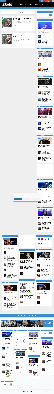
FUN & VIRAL (35, 4)
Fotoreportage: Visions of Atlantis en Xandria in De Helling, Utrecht (44, 117)
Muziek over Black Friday (45, 274)
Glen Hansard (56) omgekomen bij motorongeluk (45, 41)
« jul (16, 345)
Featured (40, 210)
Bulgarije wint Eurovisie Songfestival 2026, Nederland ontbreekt (46, 195)
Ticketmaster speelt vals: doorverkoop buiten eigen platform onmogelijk (28, 273)
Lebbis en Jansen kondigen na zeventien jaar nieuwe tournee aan (22, 368)
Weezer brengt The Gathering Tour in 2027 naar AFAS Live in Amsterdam (12, 275)
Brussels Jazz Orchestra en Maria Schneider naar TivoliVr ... (22, 326)
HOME (18, 4)
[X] (3, 23)
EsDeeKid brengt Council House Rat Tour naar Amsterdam (11, 264)
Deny (27, 198)
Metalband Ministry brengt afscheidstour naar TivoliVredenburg (46, 36)
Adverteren (45, 8)
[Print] (3, 25)
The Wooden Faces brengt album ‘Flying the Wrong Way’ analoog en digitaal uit (28, 296)
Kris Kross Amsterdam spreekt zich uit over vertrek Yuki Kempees (44, 146)
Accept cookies (18, 198)
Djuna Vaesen (45, 61)
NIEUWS (21, 4)
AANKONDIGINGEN (28, 4)
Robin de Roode (46, 71)
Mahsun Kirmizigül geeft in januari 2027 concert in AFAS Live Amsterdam (12, 270)
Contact (31, 391)
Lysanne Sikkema (46, 101)
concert (13, 1)
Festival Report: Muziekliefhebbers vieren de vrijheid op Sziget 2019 (46, 99)
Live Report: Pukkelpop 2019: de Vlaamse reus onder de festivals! (46, 92)
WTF (23, 8)
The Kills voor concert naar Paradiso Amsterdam (35, 326)
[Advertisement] (45, 171)
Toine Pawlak (45, 124)
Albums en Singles (24, 283)
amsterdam (9, 1)
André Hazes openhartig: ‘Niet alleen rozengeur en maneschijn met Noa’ (46, 158)
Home (23, 391)
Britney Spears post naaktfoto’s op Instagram (35, 348)
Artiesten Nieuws (45, 32)
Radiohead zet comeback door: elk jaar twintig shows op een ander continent (46, 152)
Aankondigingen (41, 23)
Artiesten (50, 8)
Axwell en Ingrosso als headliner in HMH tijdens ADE (8, 326)
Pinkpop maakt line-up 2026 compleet (8, 364)
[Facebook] (3, 17)
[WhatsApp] (3, 21)
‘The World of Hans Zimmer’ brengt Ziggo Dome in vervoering (46, 128)
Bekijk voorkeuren (36, 198)
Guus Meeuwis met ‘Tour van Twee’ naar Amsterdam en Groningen (29, 267)
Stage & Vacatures (34, 8)
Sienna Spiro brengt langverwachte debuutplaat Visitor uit (45, 297)
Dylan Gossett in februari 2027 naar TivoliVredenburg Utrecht (11, 252)
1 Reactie (12, 29)
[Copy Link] (3, 19)
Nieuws (4, 18)
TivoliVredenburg (18, 1)
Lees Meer (14, 25)
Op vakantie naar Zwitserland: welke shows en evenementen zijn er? (9, 372)
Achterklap (19, 8)
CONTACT (41, 4)
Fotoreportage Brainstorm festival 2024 (46, 347)
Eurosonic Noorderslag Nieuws (44, 79)
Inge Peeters (4, 324)
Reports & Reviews (5, 8)
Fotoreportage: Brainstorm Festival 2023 (48, 369)
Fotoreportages (13, 8)
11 (17, 339)
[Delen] (3, 27)
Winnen (40, 8)
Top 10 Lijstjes (27, 8)
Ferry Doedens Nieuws (6, 35)
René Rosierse (28, 298)
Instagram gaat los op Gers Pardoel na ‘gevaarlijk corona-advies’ (46, 69)
